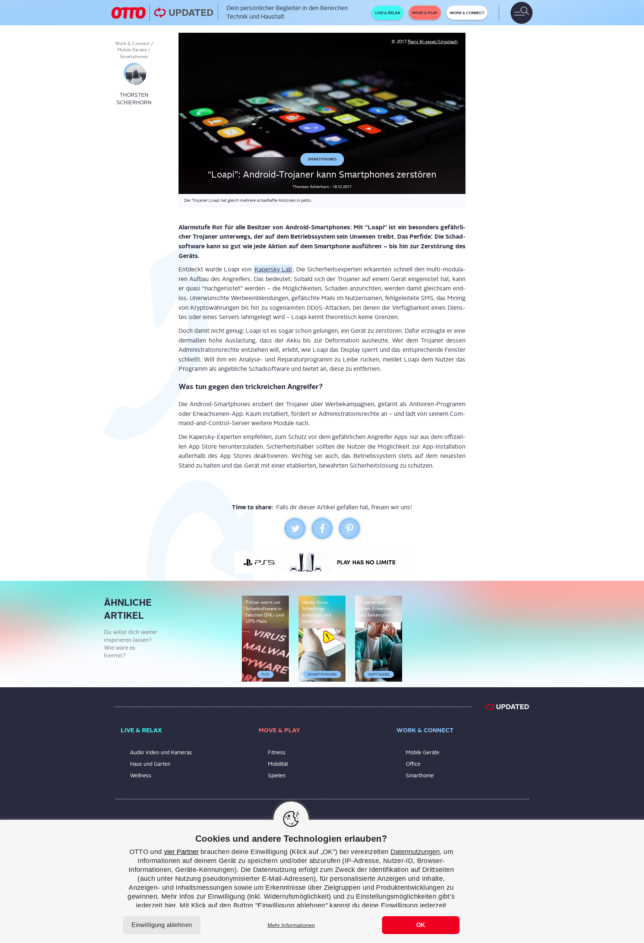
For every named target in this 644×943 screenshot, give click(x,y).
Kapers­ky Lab (273, 269)
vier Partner (181, 852)
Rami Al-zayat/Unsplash (433, 41)
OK (420, 925)
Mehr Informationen (291, 925)
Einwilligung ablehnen (162, 925)
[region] (322, 881)
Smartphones (134, 56)
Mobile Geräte (132, 49)
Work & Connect (132, 43)
